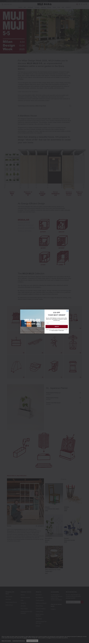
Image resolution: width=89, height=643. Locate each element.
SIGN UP (57, 326)
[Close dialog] (67, 311)
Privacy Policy (61, 330)
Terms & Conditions (55, 330)
